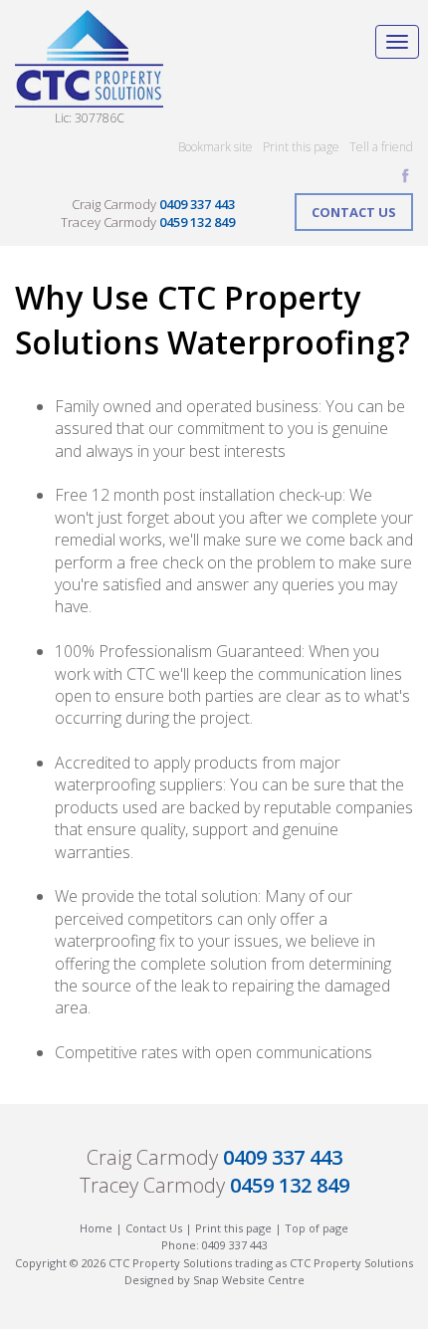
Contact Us (354, 212)
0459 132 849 (197, 222)
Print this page (301, 146)
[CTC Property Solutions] (89, 57)
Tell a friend (381, 146)
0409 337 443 (197, 204)
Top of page (316, 1227)
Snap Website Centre (249, 1279)
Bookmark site (215, 146)
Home (96, 1227)
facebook (405, 175)
